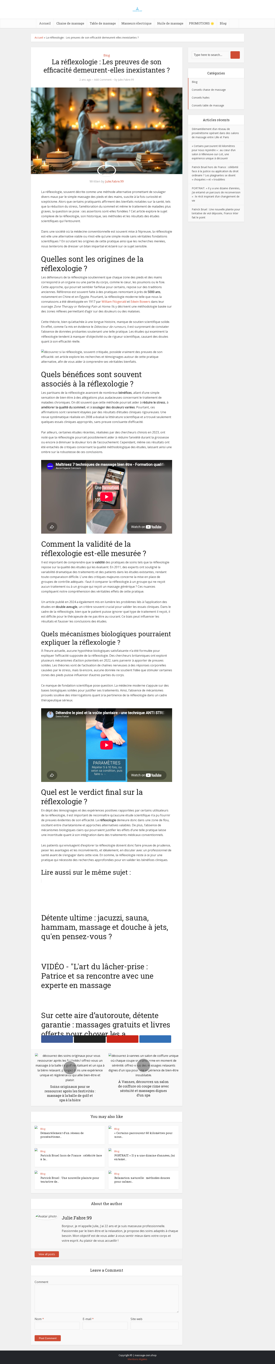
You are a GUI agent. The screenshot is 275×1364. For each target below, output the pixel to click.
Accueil (45, 23)
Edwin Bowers (140, 302)
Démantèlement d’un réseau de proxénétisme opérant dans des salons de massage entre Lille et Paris (215, 133)
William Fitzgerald (114, 302)
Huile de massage (170, 23)
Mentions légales (137, 1359)
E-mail (88, 1319)
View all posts (47, 1254)
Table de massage (103, 23)
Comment (41, 1282)
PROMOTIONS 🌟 (201, 23)
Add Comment (103, 79)
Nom (39, 1319)
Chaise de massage (70, 23)
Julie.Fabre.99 (126, 79)
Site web (136, 1319)
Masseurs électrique (136, 23)
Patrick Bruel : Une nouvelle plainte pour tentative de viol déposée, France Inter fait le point (216, 213)
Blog (223, 23)
